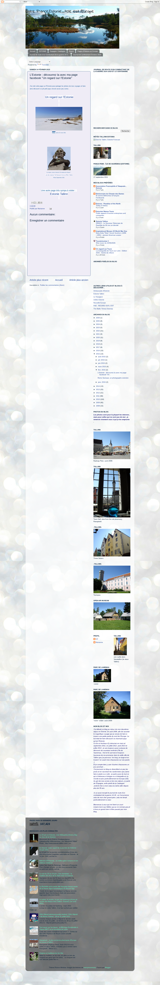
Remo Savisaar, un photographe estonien (113, 378)
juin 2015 (101, 363)
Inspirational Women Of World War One (111, 231)
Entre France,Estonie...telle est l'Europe (60, 11)
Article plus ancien (78, 280)
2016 (98, 350)
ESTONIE (42, 51)
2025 (98, 321)
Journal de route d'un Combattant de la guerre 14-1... (49, 55)
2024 (98, 324)
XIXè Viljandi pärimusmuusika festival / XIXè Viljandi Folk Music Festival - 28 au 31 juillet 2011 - (58, 915)
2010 (98, 399)
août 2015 (102, 357)
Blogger (108, 967)
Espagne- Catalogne (57, 51)
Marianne (99, 642)
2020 (98, 337)
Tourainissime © (102, 241)
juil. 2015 (101, 360)
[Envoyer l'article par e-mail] (50, 209)
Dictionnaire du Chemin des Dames (110, 194)
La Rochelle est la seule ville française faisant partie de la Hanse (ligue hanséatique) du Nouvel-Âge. (58, 887)
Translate (45, 65)
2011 (98, 396)
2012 (98, 393)
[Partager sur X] (37, 202)
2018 (98, 344)
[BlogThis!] (34, 202)
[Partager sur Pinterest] (41, 202)
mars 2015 (102, 366)
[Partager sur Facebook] (39, 202)
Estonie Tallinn (59, 193)
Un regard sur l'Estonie (59, 97)
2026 (98, 318)
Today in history (102, 205)
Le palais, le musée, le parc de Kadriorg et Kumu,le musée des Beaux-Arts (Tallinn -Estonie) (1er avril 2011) (58, 901)
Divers (71, 51)
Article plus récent (39, 280)
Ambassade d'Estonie (101, 291)
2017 (98, 347)
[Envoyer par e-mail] (32, 202)
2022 (98, 331)
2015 (98, 354)
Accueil (32, 51)
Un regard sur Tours (104, 249)
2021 (98, 334)
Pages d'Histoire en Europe (88, 51)
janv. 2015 (102, 382)
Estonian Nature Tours (105, 211)
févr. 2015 (102, 370)
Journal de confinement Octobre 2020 (87, 55)
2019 (98, 341)
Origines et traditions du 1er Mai (51, 953)
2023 (98, 327)
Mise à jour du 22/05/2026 (105, 243)
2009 (98, 402)
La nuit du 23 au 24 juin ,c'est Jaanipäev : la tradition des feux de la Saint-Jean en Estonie (56, 875)
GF (97, 639)
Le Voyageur (98, 297)
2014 (98, 386)
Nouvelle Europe (99, 303)
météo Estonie (98, 300)
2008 (98, 406)
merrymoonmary (90, 967)
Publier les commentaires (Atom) (52, 285)
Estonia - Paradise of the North (108, 204)
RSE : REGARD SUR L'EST (103, 306)
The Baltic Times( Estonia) (103, 309)
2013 (98, 389)
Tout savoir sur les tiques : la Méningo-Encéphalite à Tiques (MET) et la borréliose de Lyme (58, 928)
